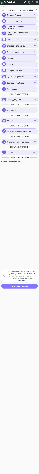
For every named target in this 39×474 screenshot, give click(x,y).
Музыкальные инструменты (19, 131)
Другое (10, 152)
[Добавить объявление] (25, 2)
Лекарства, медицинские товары (17, 33)
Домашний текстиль (15, 14)
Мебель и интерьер (15, 39)
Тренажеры (12, 89)
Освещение (12, 58)
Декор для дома (14, 99)
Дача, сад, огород (14, 21)
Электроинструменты (16, 45)
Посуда (10, 64)
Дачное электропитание (17, 52)
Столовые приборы (15, 82)
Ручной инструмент (15, 76)
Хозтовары (11, 110)
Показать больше (21, 286)
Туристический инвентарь (18, 141)
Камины (10, 120)
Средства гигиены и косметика (15, 27)
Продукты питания (15, 70)
